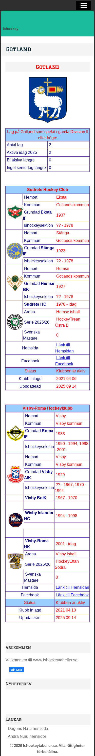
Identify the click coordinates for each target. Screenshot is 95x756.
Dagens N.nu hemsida (28, 728)
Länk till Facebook (72, 595)
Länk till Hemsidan (72, 587)
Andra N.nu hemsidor (27, 736)
